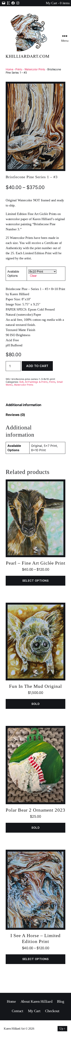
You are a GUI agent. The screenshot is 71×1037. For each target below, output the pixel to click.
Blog (60, 1001)
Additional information (23, 405)
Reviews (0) (15, 415)
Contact (17, 1011)
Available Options (13, 274)
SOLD (35, 704)
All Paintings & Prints (36, 381)
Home (9, 69)
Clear (33, 276)
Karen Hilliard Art (14, 1028)
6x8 (21, 381)
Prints (18, 69)
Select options (35, 580)
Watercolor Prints (34, 69)
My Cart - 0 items (57, 3)
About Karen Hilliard (36, 1001)
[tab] (23, 404)
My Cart (34, 1011)
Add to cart (37, 366)
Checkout (52, 1011)
